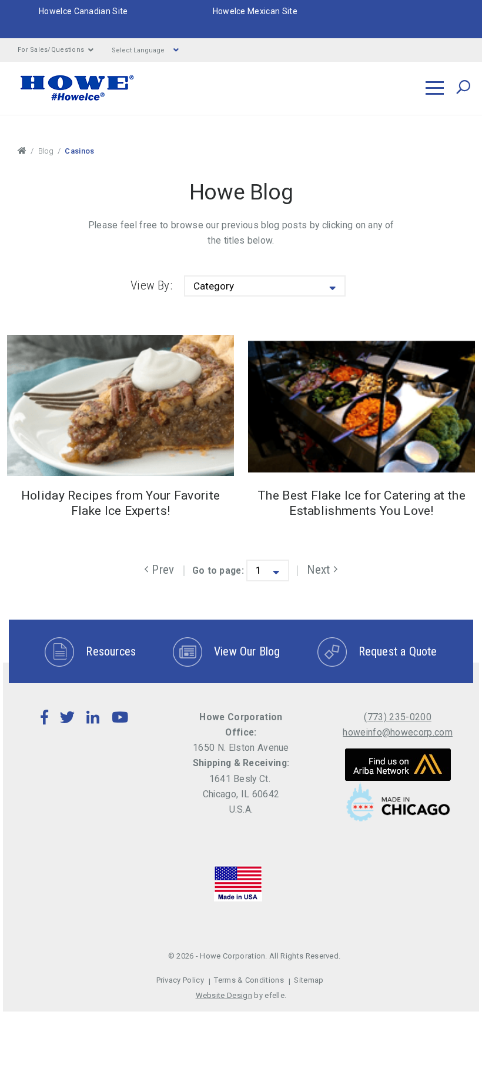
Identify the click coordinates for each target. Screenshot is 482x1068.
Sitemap (308, 980)
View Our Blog (247, 651)
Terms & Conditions (249, 980)
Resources (111, 651)
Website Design (224, 995)
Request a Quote (398, 651)
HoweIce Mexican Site (255, 11)
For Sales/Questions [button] (51, 50)
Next (322, 570)
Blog (45, 151)
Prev (161, 570)
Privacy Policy (180, 980)
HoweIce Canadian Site (83, 11)
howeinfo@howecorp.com (398, 732)
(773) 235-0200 (397, 717)
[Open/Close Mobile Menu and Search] (435, 88)
